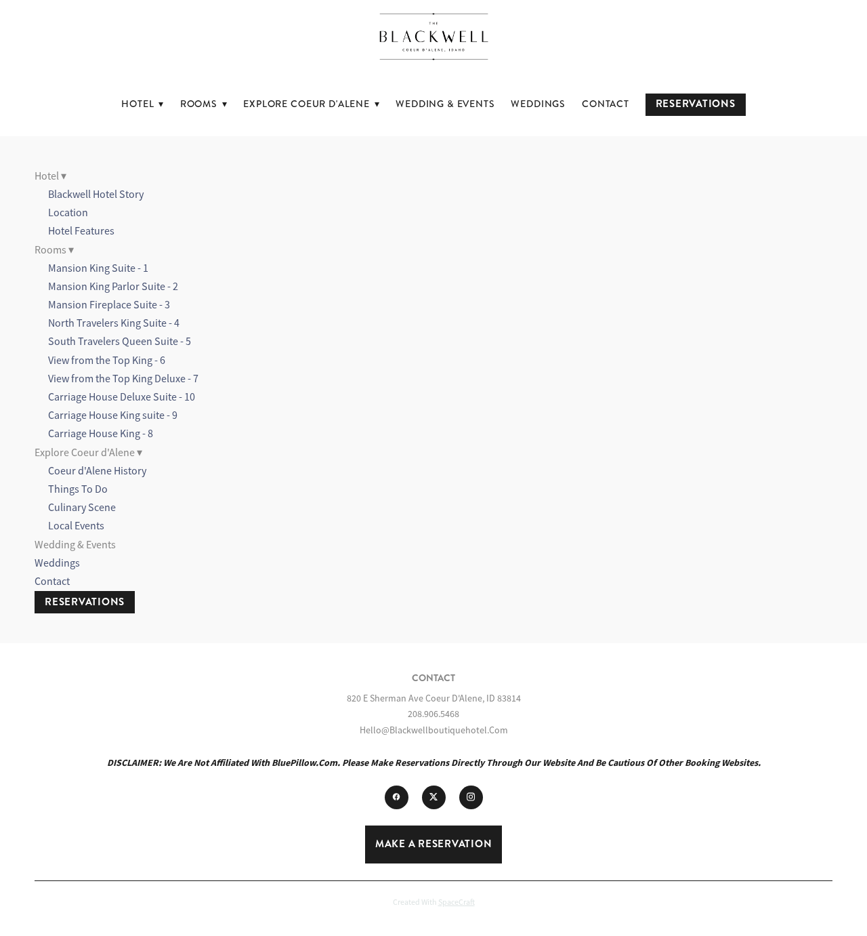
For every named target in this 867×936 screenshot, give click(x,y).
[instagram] (471, 797)
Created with (434, 902)
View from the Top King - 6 (106, 360)
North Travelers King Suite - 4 (113, 323)
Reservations (696, 103)
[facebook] (396, 797)
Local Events (76, 526)
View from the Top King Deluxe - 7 (123, 379)
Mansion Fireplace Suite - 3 (109, 305)
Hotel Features (81, 231)
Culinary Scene (82, 507)
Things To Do (78, 489)
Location (68, 213)
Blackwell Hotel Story (96, 194)
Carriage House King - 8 (100, 434)
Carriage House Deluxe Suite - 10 (121, 397)
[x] (434, 797)
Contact (605, 103)
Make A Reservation (433, 843)
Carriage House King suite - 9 (112, 415)
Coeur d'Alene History (97, 471)
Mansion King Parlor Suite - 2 (113, 286)
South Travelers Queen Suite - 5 (119, 341)
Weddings (538, 103)
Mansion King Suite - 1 (98, 268)
